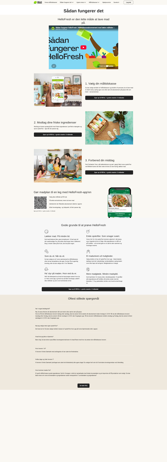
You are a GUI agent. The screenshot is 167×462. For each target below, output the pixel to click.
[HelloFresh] (38, 2)
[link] (83, 386)
